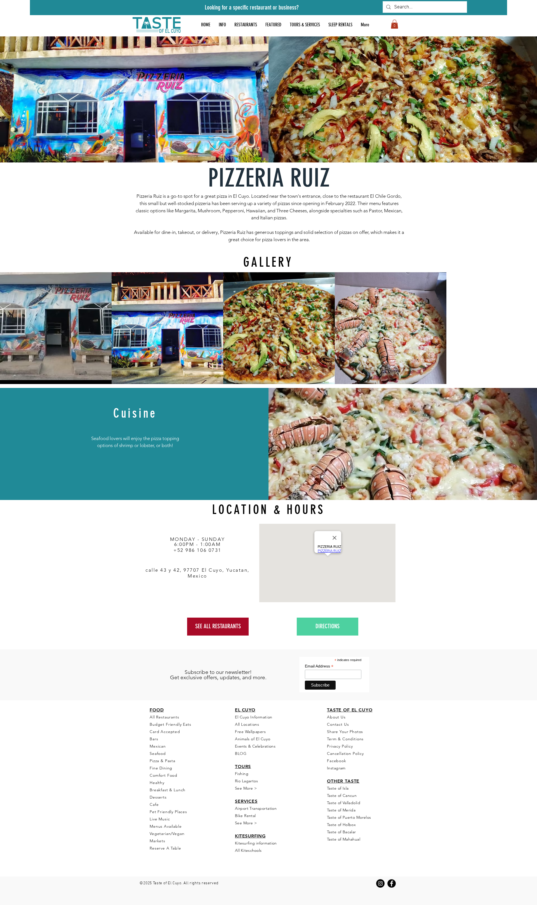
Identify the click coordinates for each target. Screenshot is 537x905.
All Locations (247, 724)
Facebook (336, 760)
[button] (273, 25)
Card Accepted (166, 731)
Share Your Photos (345, 731)
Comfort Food (163, 775)
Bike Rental (245, 815)
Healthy (157, 782)
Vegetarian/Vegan (167, 833)
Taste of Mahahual (343, 839)
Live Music (160, 819)
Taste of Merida (341, 810)
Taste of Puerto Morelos (349, 817)
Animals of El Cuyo (252, 738)
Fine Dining (161, 768)
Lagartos (249, 780)
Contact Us (338, 724)
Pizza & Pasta (162, 760)
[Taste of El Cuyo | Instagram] (380, 883)
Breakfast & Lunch (167, 789)
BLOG (240, 753)
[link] (394, 24)
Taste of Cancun (342, 795)
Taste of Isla (337, 788)
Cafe (154, 804)
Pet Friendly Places (168, 811)
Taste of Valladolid (343, 802)
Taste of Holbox (341, 824)
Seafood (158, 753)
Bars (154, 738)
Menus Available (166, 826)
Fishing (241, 773)
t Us (341, 717)
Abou (332, 717)
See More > (246, 788)
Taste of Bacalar (341, 831)
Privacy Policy (340, 746)
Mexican (158, 746)
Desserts (158, 797)
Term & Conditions (345, 738)
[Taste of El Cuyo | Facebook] (391, 883)
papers (259, 731)
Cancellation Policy (345, 753)
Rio (238, 780)
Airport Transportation (256, 808)
